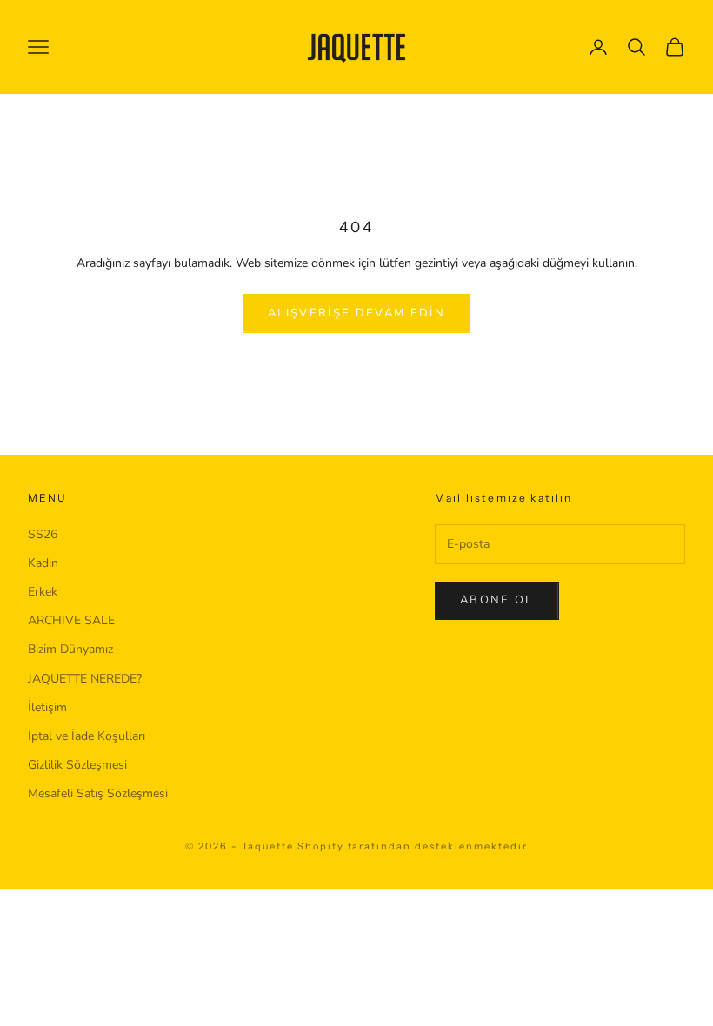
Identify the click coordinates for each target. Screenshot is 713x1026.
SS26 (42, 534)
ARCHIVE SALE (71, 620)
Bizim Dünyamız (70, 649)
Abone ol (497, 600)
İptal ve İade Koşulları (86, 736)
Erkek (42, 591)
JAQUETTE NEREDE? (85, 678)
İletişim (47, 707)
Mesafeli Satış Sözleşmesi (98, 793)
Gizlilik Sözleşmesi (77, 764)
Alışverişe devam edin (356, 313)
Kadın (43, 563)
